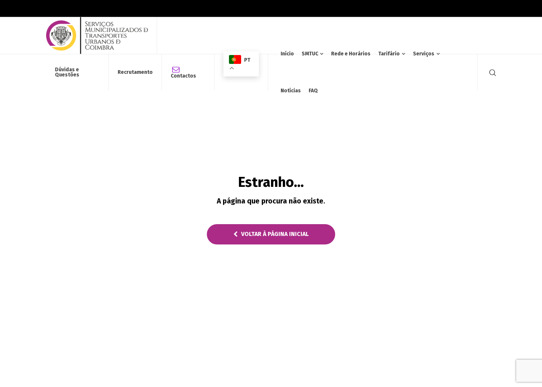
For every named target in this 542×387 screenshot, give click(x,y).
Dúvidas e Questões (67, 72)
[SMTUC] (97, 35)
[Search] (491, 72)
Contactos (183, 76)
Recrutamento (135, 72)
